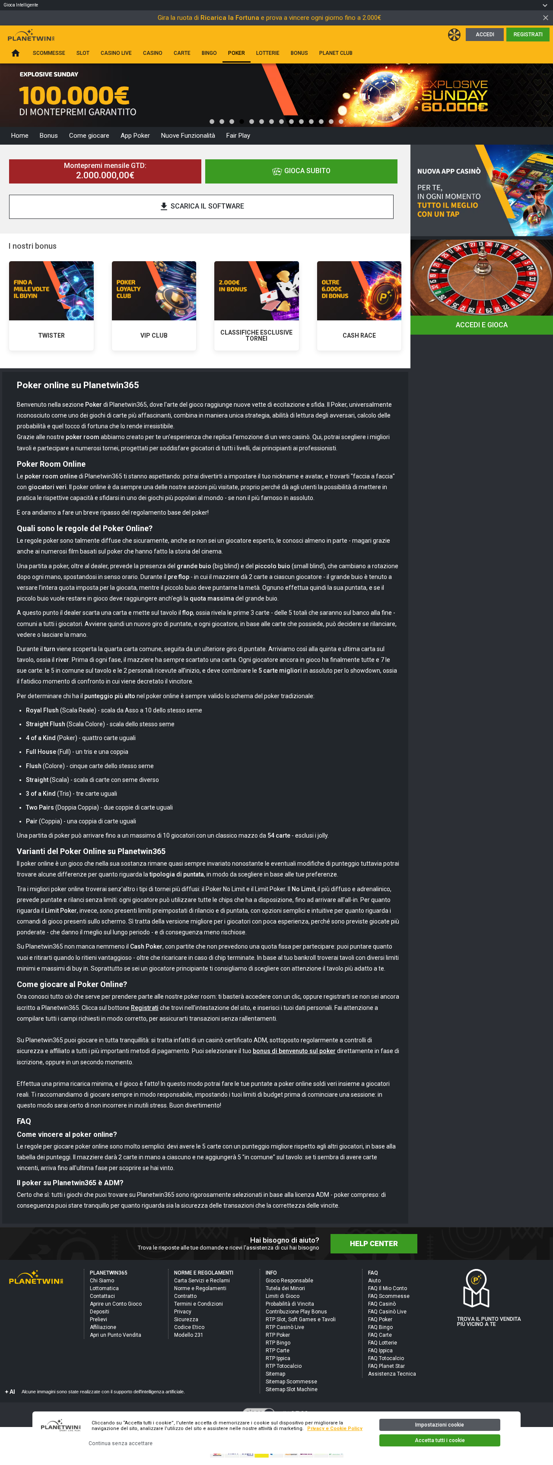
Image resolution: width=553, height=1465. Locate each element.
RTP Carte (277, 1351)
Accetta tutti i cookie (440, 1440)
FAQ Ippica (380, 1351)
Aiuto (374, 1281)
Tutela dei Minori (285, 1288)
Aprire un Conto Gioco (116, 1304)
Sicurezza (186, 1319)
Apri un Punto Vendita (115, 1335)
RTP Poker (278, 1335)
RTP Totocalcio (284, 1366)
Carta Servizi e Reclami (202, 1281)
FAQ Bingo (380, 1327)
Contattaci (102, 1296)
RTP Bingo (278, 1343)
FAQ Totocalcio (386, 1358)
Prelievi (98, 1319)
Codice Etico (189, 1327)
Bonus (49, 135)
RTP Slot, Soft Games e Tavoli (301, 1319)
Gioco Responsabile (289, 1281)
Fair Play (238, 135)
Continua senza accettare (121, 1443)
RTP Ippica (278, 1358)
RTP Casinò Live (285, 1327)
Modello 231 (188, 1335)
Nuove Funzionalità (188, 135)
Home (20, 135)
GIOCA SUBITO (307, 171)
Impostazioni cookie (439, 1425)
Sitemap (275, 1374)
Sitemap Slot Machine (292, 1389)
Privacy (182, 1312)
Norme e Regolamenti (200, 1288)
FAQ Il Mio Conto (387, 1288)
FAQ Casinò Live (387, 1312)
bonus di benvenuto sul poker (294, 1050)
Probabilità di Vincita (290, 1304)
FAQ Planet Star (386, 1366)
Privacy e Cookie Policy (334, 1428)
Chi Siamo (102, 1281)
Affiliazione (103, 1327)
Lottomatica (104, 1288)
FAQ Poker (380, 1319)
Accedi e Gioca (482, 325)
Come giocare (89, 135)
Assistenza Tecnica (392, 1374)
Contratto (185, 1296)
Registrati (528, 35)
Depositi (99, 1312)
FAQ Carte (380, 1335)
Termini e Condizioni (198, 1304)
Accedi (485, 35)
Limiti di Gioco (282, 1296)
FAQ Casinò (382, 1304)
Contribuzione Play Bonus (296, 1312)
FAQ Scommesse (389, 1296)
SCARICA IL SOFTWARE (201, 206)
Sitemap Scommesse (291, 1382)
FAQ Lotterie (382, 1343)
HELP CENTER (374, 1243)
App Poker (135, 135)
